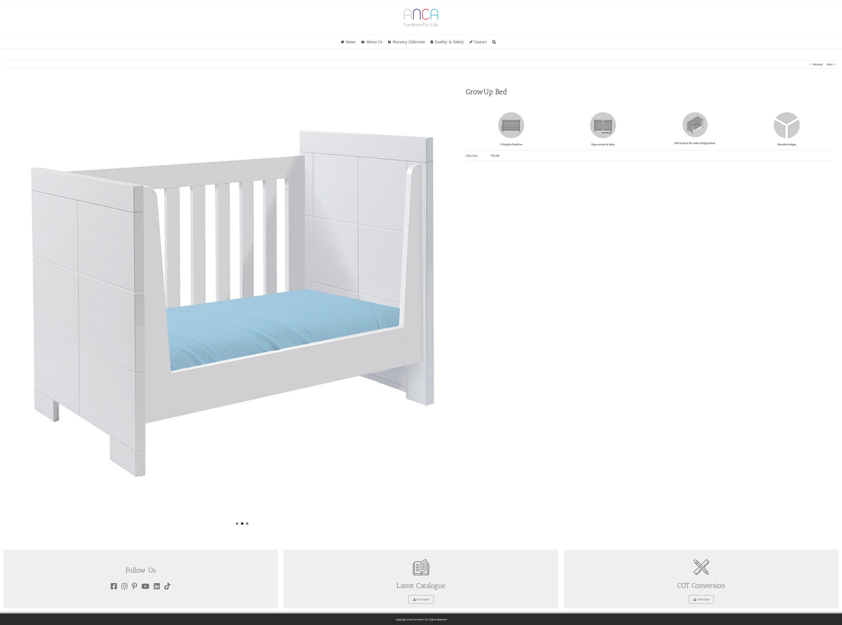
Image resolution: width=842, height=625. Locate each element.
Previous (818, 64)
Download (422, 599)
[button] (494, 41)
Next (830, 64)
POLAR (495, 155)
